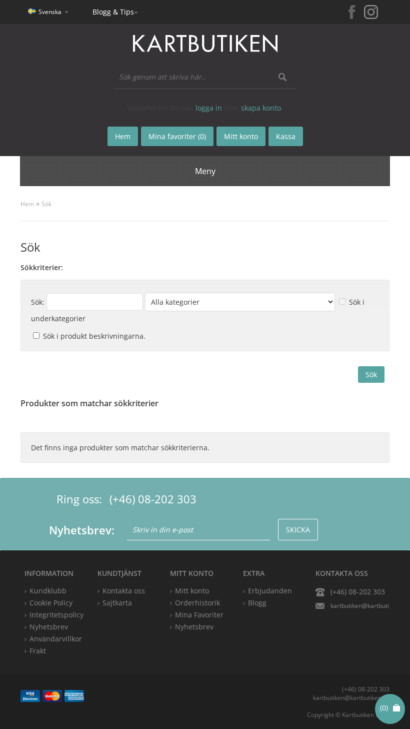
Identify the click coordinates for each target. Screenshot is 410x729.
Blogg (257, 602)
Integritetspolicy (57, 614)
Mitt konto (192, 590)
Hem (27, 204)
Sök (47, 204)
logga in (209, 108)
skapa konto (261, 108)
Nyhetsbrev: (81, 529)
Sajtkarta (117, 602)
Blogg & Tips (113, 12)
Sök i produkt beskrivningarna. (94, 336)
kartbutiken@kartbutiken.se (360, 605)
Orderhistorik (197, 602)
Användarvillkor (56, 638)
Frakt (38, 650)
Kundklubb (48, 590)
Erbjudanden (270, 590)
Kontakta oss (123, 590)
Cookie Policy (51, 602)
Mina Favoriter (199, 614)
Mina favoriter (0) (177, 136)
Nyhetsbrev (194, 626)
